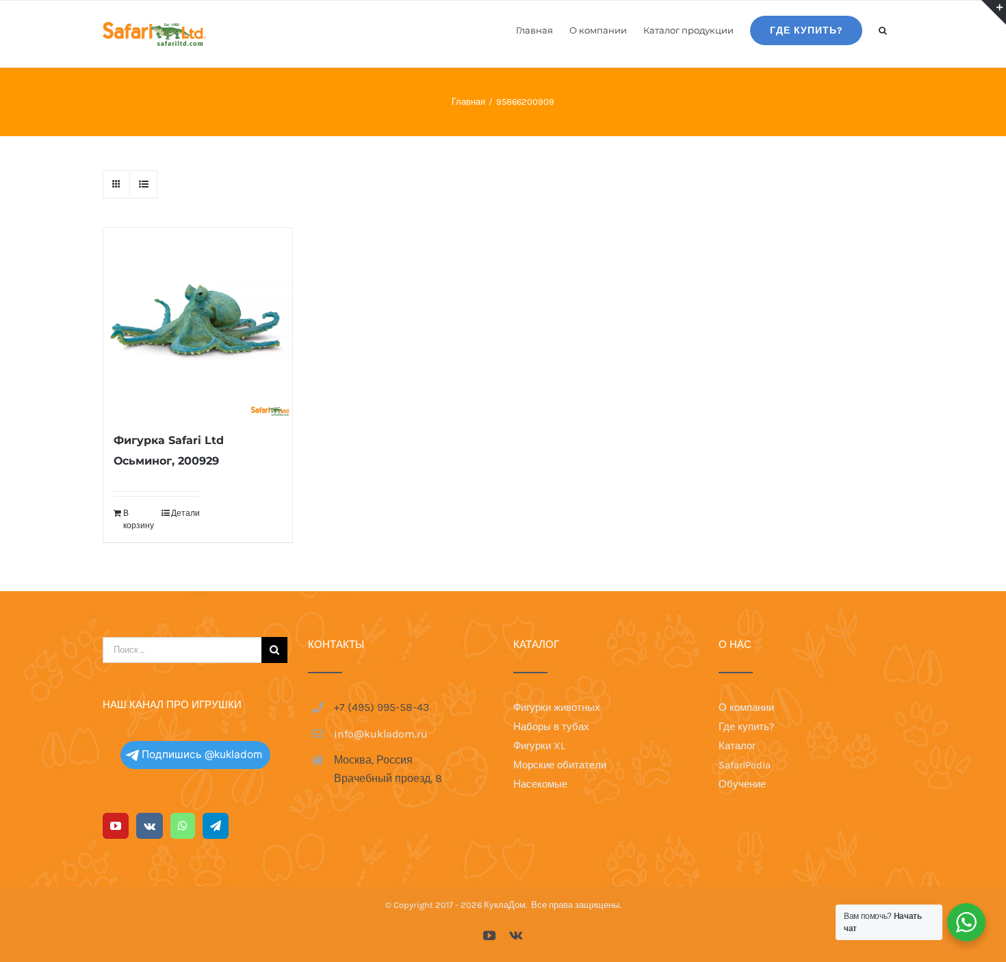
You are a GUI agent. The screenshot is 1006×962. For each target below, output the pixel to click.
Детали (185, 513)
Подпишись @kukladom (202, 754)
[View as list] (143, 184)
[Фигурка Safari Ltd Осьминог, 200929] (197, 322)
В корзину (138, 519)
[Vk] (149, 826)
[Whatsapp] (182, 826)
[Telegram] (216, 826)
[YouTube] (116, 826)
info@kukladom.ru (381, 733)
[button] (883, 29)
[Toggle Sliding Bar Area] (993, 12)
